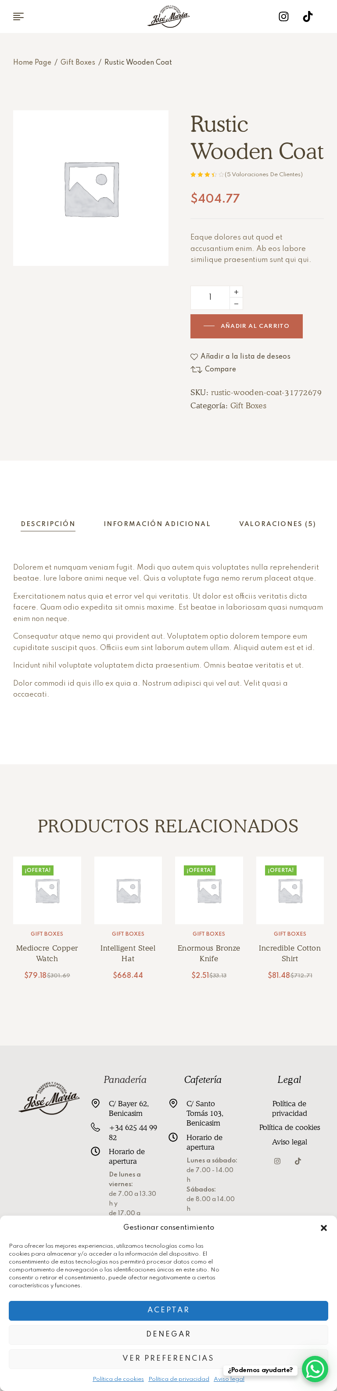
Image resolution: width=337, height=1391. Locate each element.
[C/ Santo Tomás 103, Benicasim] (173, 1103)
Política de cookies (118, 1379)
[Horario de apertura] (95, 1151)
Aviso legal (229, 1379)
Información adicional (157, 524)
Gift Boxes (78, 62)
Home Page (32, 62)
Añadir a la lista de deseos (245, 356)
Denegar (168, 1334)
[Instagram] (284, 17)
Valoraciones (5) (277, 524)
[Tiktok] (308, 17)
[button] (323, 1228)
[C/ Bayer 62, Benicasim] (95, 1103)
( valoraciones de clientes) (264, 175)
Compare (220, 369)
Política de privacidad (178, 1379)
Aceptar (168, 1310)
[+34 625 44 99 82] (95, 1127)
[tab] (48, 524)
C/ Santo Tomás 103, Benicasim (205, 1113)
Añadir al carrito (255, 326)
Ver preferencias (168, 1358)
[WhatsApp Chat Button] (315, 1369)
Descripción (48, 524)
